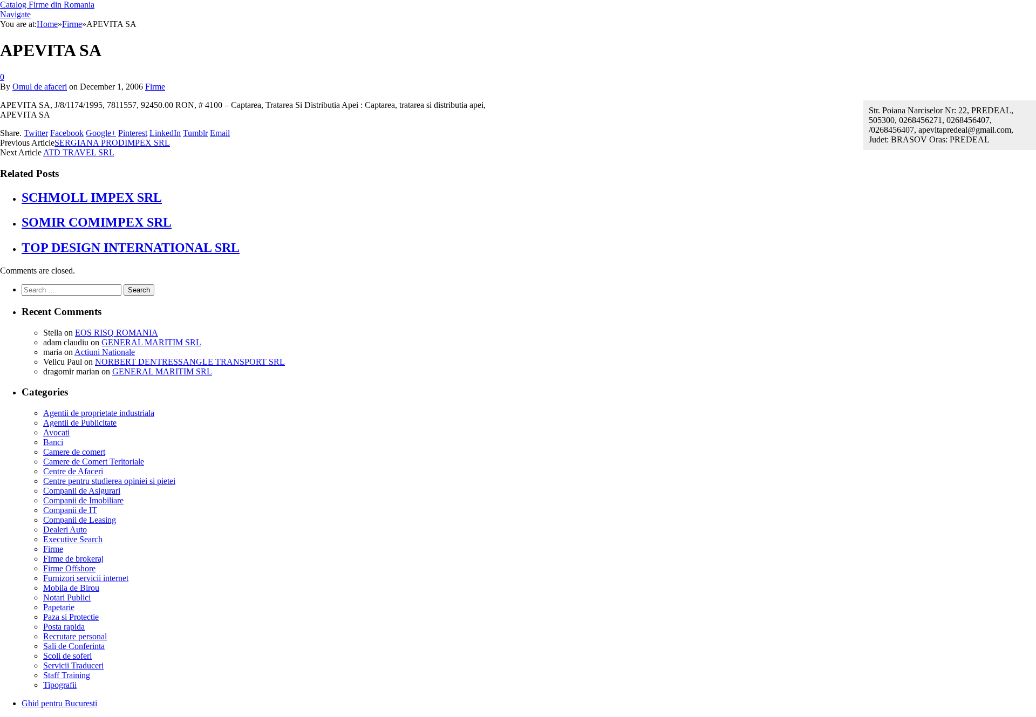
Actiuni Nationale (104, 352)
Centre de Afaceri (73, 471)
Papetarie (58, 607)
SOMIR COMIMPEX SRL (97, 222)
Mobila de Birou (71, 587)
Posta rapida (64, 626)
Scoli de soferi (67, 655)
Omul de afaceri (39, 86)
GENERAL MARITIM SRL (151, 342)
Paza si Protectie (71, 617)
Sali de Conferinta (74, 646)
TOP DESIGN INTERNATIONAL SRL (131, 248)
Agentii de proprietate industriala (98, 413)
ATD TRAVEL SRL (78, 152)
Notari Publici (67, 597)
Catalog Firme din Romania (47, 4)
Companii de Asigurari (81, 490)
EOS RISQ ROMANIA (116, 332)
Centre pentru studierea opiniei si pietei (109, 481)
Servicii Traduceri (73, 665)
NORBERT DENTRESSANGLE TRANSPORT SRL (190, 361)
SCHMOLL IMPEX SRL (92, 197)
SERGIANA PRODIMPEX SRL (112, 142)
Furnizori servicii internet (85, 578)
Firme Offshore (69, 568)
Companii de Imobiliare (83, 500)
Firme (155, 86)
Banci (53, 442)
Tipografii (60, 684)
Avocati (56, 432)
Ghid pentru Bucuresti (59, 703)
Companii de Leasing (79, 519)
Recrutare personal (75, 636)
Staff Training (66, 675)
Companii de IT (70, 510)
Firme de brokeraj (73, 558)
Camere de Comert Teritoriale (93, 461)
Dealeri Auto (65, 529)
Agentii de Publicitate (80, 422)
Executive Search (73, 539)
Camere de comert (74, 451)
